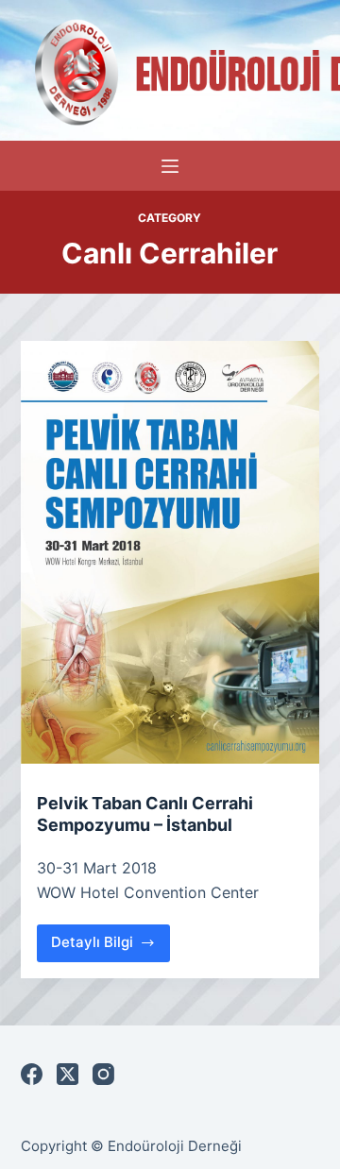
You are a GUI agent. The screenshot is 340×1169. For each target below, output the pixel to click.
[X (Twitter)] (67, 1074)
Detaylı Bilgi (111, 947)
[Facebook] (31, 1074)
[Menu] (170, 166)
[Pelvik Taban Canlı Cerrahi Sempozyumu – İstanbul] (170, 552)
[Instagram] (103, 1074)
